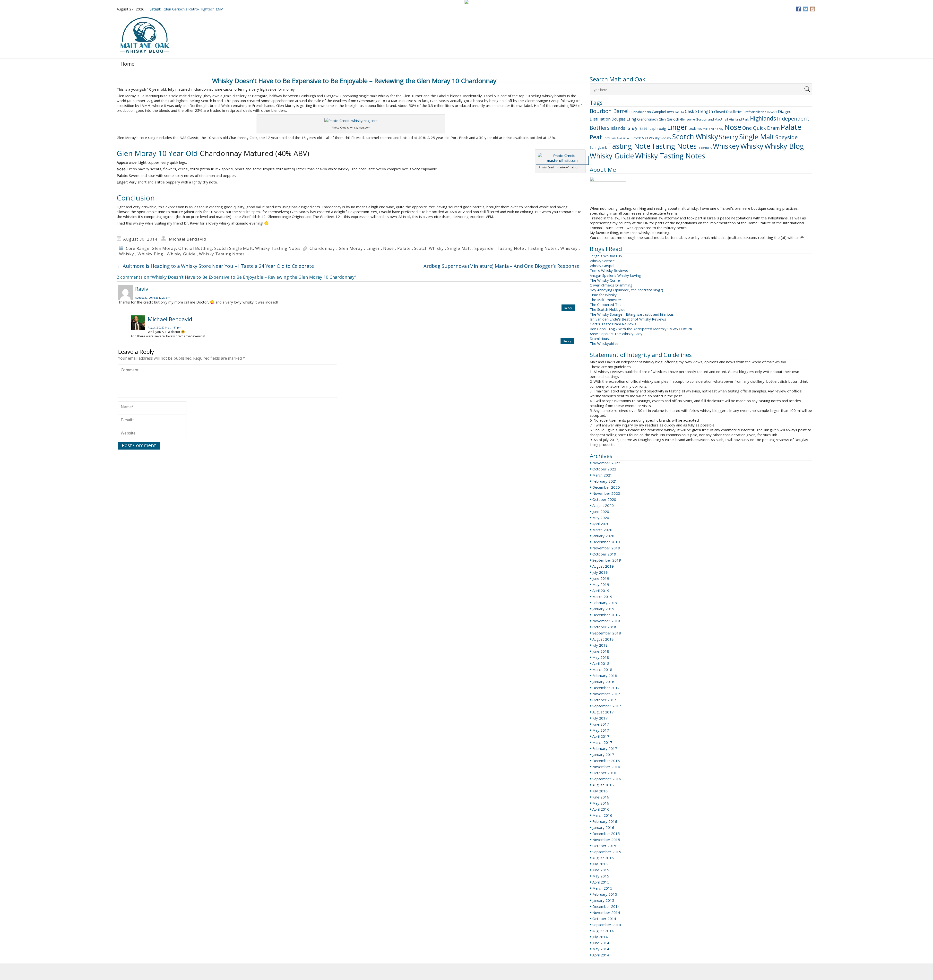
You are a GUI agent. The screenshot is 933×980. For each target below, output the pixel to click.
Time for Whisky (603, 294)
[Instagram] (812, 9)
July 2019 (600, 572)
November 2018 (606, 620)
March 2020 (602, 529)
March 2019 (602, 596)
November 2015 (606, 839)
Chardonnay (322, 248)
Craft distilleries (754, 112)
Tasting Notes (674, 146)
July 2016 (600, 791)
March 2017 (602, 742)
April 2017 (600, 736)
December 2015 (606, 833)
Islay (632, 127)
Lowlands (695, 128)
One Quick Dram (761, 128)
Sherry (728, 136)
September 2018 (606, 633)
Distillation (600, 119)
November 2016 (606, 766)
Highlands (763, 118)
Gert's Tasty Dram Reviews (613, 323)
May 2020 (600, 517)
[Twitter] (805, 9)
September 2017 (606, 705)
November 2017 (606, 693)
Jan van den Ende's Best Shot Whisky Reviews (628, 319)
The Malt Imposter (605, 299)
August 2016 (603, 784)
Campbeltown (663, 111)
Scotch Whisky (695, 136)
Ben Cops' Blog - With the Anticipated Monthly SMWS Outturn (641, 328)
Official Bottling (195, 248)
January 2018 (603, 681)
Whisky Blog (784, 146)
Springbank (598, 147)
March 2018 (602, 669)
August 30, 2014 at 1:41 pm (164, 327)
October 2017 (604, 699)
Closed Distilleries (728, 111)
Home (127, 64)
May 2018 (600, 657)
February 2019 (604, 602)
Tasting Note (629, 146)
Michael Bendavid (188, 239)
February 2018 (604, 675)
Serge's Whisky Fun (606, 255)
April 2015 (600, 882)
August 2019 (603, 566)
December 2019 (606, 541)
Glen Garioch (669, 119)
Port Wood (624, 138)
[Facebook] (799, 9)
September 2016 (606, 778)
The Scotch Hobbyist (607, 309)
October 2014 (604, 918)
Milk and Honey (713, 128)
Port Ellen (609, 138)
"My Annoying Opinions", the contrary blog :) (626, 289)
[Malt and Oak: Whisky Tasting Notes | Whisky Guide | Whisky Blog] (145, 35)
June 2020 (600, 511)
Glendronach (647, 119)
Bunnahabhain (640, 112)
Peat (596, 137)
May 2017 (600, 730)
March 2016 (602, 815)
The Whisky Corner (605, 280)
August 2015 (603, 857)
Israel (643, 128)
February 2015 (604, 894)
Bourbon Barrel (609, 111)
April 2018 (600, 663)
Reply (568, 308)
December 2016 (606, 760)
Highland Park (739, 119)
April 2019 (600, 590)
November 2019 (606, 548)
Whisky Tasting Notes (670, 156)
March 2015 (602, 888)
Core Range (137, 248)
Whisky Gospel (602, 265)
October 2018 (604, 626)
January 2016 (603, 827)
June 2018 (600, 651)
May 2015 (600, 876)
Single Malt (756, 136)
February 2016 (604, 821)
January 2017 (603, 754)
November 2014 (606, 912)
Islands (618, 128)
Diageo (785, 111)
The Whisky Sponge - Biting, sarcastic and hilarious (632, 314)
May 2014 (600, 948)
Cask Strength (699, 111)
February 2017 (604, 748)
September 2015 (606, 851)
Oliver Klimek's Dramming (611, 285)
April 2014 (600, 955)
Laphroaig (657, 128)
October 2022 (604, 469)
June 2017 (600, 724)
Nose (732, 127)
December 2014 (606, 906)
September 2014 (606, 924)
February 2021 (604, 481)
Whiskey (726, 146)
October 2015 (604, 845)
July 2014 (600, 936)
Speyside (786, 137)
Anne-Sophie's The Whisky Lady (616, 333)
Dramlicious (599, 338)
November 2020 (606, 493)
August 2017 (603, 712)
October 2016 (604, 772)
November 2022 (606, 462)
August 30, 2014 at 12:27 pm (152, 297)
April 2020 (600, 523)
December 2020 (606, 487)
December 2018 (606, 614)
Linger (677, 127)
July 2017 (600, 718)
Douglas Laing (624, 119)
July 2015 (600, 863)
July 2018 (600, 645)
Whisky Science (602, 260)
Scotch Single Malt (233, 248)
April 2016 (600, 809)
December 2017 (606, 687)
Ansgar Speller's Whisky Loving (615, 275)
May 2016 (600, 803)
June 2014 (600, 942)
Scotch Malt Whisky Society (651, 138)
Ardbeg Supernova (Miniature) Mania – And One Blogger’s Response (504, 266)
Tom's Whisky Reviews (609, 270)
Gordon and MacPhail (712, 119)
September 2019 (606, 560)
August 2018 (603, 639)
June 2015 (600, 869)
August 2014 (603, 930)
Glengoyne (687, 119)
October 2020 (604, 499)
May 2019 (600, 584)
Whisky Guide (612, 156)
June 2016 (600, 797)
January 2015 (603, 900)
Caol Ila (679, 112)
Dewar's (772, 112)
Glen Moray (164, 248)
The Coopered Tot (605, 304)
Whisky (751, 146)
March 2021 (602, 475)
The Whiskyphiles (604, 343)
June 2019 (600, 578)
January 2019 (603, 608)
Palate (791, 127)
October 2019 (604, 554)
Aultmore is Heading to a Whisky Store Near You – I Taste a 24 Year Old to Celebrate (215, 266)
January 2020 (603, 535)
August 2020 (603, 505)
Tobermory (705, 147)
